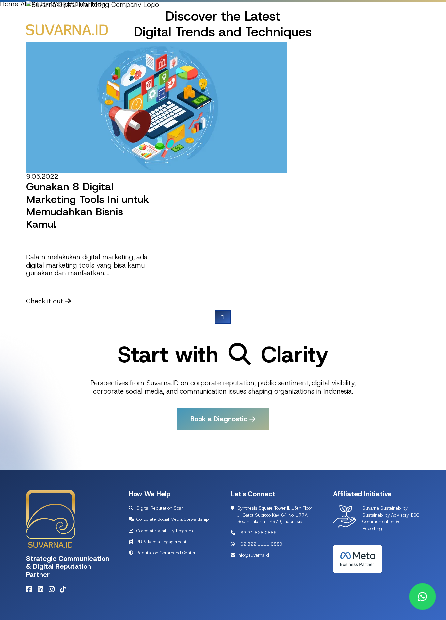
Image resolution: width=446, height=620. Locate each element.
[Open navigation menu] (412, 28)
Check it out (45, 301)
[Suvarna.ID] (67, 29)
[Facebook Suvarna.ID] (30, 589)
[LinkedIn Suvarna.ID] (42, 589)
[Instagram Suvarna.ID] (53, 589)
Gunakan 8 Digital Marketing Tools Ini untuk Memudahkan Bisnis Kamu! (87, 205)
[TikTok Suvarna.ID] (64, 589)
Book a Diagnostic (219, 419)
